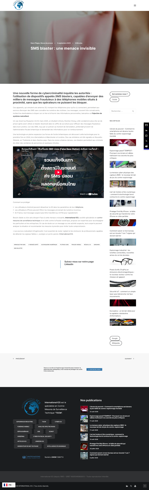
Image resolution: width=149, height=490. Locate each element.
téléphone (79, 207)
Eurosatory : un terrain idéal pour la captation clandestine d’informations (122, 313)
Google (115, 338)
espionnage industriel (63, 368)
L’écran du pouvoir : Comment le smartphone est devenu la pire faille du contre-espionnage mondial (111, 407)
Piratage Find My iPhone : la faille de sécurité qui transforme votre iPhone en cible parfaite (122, 213)
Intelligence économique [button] (56, 446)
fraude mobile (76, 244)
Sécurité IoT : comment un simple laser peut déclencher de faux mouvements (123, 293)
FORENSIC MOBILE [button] (23, 426)
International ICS (72, 218)
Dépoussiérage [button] (22, 431)
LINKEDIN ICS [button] (39, 441)
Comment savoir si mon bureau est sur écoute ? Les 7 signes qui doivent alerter (122, 233)
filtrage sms (64, 244)
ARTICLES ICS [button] (21, 441)
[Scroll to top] (145, 486)
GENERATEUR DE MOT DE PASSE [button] (27, 446)
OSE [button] (38, 431)
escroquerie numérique (49, 244)
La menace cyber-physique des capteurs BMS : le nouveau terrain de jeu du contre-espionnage (123, 175)
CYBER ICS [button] (58, 421)
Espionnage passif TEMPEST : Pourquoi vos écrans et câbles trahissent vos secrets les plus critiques (110, 417)
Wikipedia (116, 343)
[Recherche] (123, 111)
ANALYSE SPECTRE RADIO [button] (46, 426)
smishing (97, 244)
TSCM (114, 100)
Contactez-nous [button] (95, 369)
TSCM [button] (44, 421)
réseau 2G (87, 244)
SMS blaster (18, 248)
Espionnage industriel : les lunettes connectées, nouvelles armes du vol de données (122, 252)
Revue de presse (47, 43)
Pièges (37, 43)
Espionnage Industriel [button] (24, 421)
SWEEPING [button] (20, 436)
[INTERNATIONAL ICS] (18, 5)
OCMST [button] (51, 431)
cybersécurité (33, 244)
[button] (135, 5)
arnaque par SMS (19, 244)
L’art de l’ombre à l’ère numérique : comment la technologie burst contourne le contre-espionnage (122, 194)
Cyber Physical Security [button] (42, 436)
